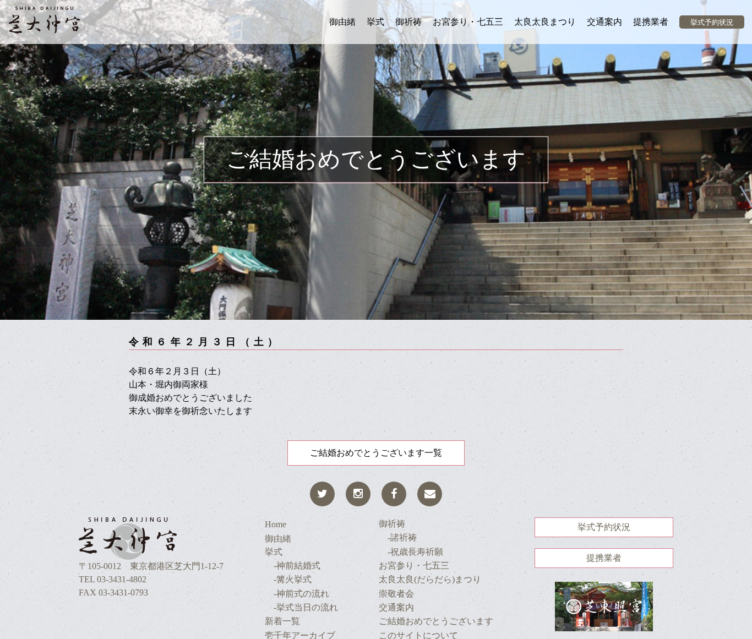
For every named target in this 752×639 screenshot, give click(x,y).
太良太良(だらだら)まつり (430, 579)
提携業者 (650, 21)
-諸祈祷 (398, 537)
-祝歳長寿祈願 (411, 551)
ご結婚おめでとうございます (436, 621)
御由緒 (342, 21)
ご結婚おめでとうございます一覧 (376, 452)
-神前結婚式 (292, 565)
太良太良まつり (545, 21)
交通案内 (604, 21)
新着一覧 (282, 621)
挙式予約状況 (711, 22)
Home (275, 524)
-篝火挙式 (288, 579)
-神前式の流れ (297, 593)
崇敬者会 (396, 593)
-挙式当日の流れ (301, 607)
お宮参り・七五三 (468, 21)
